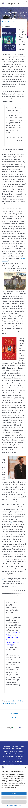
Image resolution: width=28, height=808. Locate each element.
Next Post (14, 717)
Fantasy (20, 701)
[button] (26, 767)
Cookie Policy (9, 805)
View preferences (14, 802)
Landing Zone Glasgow (12, 22)
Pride (3, 703)
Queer (8, 703)
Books (15, 701)
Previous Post (14, 713)
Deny (14, 797)
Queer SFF (13, 703)
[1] (11, 522)
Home (3, 22)
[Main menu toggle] (24, 3)
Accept (14, 793)
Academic (9, 701)
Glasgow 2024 (12, 3)
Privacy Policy (17, 805)
